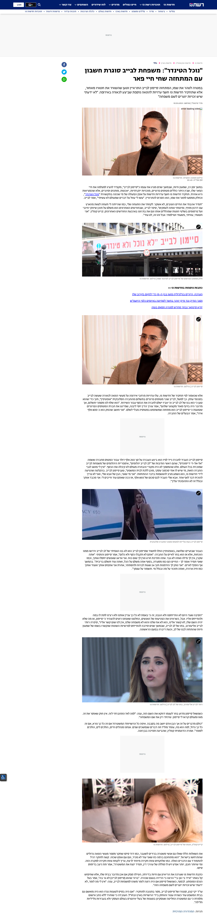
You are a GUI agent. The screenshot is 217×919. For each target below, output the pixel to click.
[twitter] (64, 72)
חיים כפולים (129, 5)
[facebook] (64, 64)
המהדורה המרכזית (183, 911)
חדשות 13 (169, 5)
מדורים (115, 5)
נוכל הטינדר (92, 194)
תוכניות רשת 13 (151, 5)
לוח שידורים (99, 5)
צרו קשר (66, 5)
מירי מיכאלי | (196, 103)
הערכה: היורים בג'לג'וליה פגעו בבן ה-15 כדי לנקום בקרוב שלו (167, 294)
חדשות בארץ (166, 63)
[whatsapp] (64, 79)
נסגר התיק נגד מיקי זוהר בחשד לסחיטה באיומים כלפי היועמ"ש (166, 301)
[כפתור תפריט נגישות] (3, 777)
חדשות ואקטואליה (183, 63)
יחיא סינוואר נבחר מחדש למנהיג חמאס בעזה (177, 307)
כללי (155, 63)
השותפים (82, 5)
